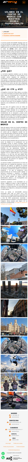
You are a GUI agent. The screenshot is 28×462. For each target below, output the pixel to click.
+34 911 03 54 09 (15, 417)
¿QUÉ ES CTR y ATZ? (8, 33)
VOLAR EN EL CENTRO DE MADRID (11, 35)
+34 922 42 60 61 (15, 431)
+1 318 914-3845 (15, 439)
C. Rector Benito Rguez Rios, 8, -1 (15, 429)
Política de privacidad (8, 446)
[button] (24, 2)
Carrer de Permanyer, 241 (15, 422)
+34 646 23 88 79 (15, 435)
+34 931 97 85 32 (15, 424)
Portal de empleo (21, 446)
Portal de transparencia (14, 450)
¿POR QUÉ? (6, 31)
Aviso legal (8, 443)
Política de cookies (18, 443)
